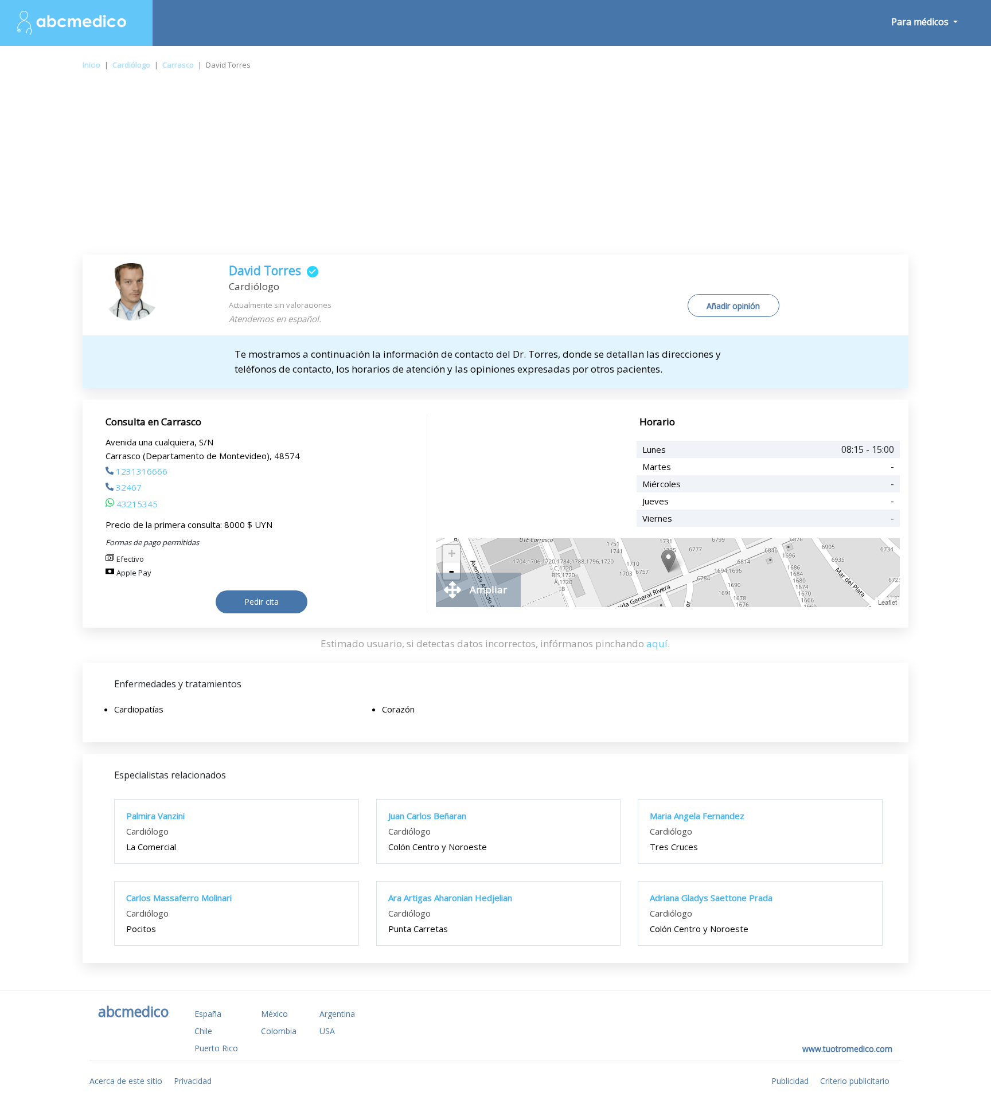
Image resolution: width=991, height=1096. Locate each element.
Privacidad (193, 1080)
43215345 (137, 504)
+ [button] (451, 553)
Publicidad (790, 1080)
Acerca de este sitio (125, 1080)
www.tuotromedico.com (847, 1048)
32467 (129, 487)
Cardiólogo (131, 65)
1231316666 (141, 471)
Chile (203, 1030)
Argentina (337, 1013)
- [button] (451, 571)
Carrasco (178, 65)
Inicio (91, 65)
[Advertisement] (495, 168)
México (274, 1013)
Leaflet (887, 601)
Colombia (278, 1030)
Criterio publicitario (854, 1080)
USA (327, 1030)
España (207, 1013)
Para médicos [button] (921, 21)
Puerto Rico (216, 1048)
